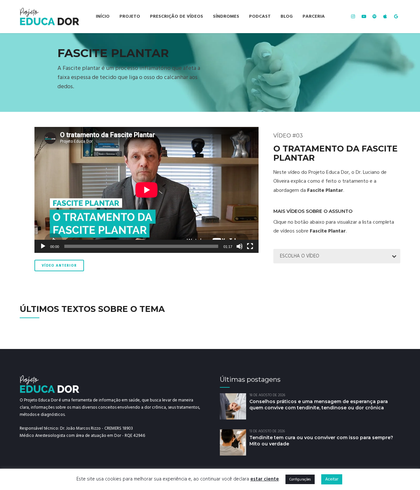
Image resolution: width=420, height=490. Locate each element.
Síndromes (226, 16)
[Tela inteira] (250, 246)
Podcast (260, 16)
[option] (210, 72)
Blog (287, 16)
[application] (146, 190)
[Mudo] (239, 246)
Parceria (314, 16)
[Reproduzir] (43, 246)
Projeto (129, 16)
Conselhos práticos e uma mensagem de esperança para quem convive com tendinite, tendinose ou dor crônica (318, 404)
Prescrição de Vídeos (176, 16)
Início (103, 16)
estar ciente (264, 479)
